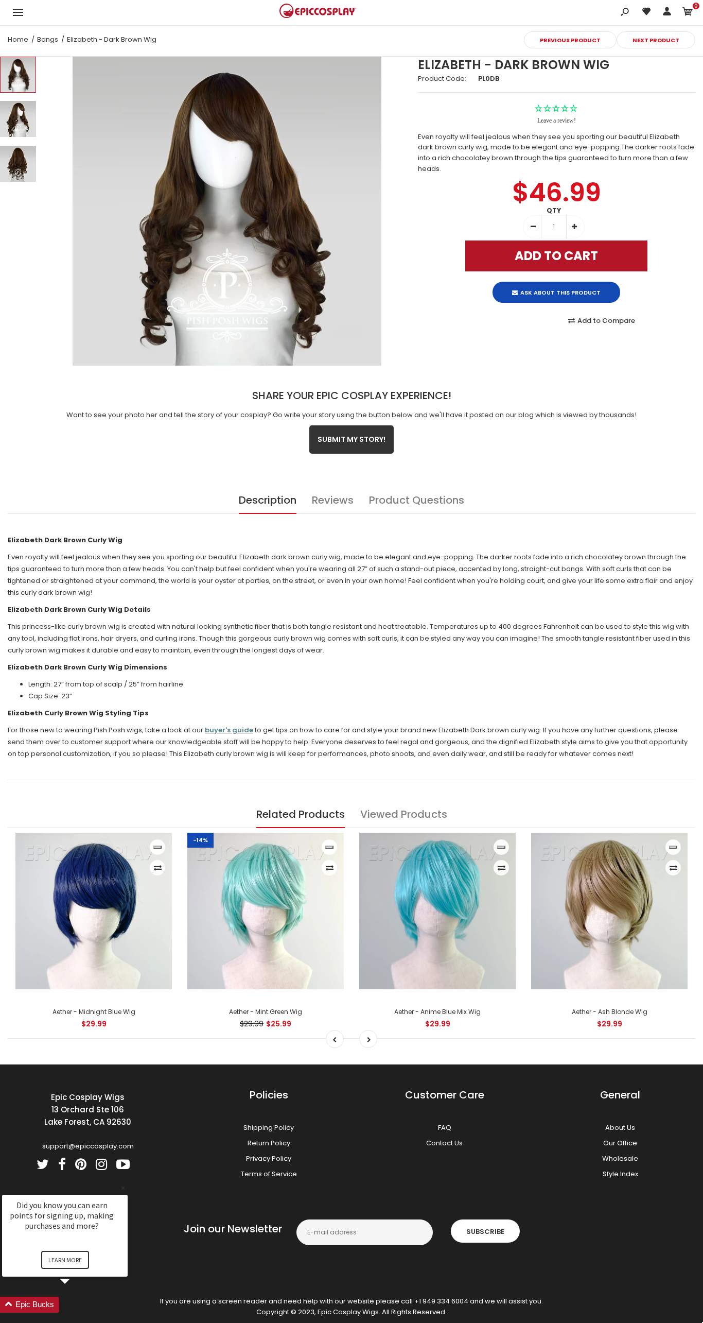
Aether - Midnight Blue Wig (93, 1011)
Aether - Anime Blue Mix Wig (437, 1011)
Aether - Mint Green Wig (265, 1011)
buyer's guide (229, 730)
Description (267, 500)
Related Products (300, 814)
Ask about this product (560, 284)
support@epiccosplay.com (88, 1146)
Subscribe (485, 1231)
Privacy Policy (268, 1158)
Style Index (620, 1174)
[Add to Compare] (158, 868)
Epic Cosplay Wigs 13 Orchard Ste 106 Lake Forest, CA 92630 (87, 1109)
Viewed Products (403, 814)
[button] (77, 1305)
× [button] (123, 1188)
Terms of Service (269, 1174)
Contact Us (444, 1143)
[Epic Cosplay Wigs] (318, 12)
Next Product (655, 40)
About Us (620, 1127)
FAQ (444, 1127)
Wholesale (620, 1158)
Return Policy (269, 1143)
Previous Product (570, 40)
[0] (687, 13)
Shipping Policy (268, 1127)
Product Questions (416, 500)
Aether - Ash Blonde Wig (609, 1011)
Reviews (333, 500)
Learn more (65, 1260)
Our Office (620, 1143)
